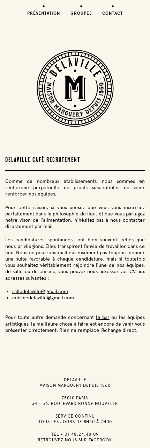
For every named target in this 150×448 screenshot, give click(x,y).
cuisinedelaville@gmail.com (43, 297)
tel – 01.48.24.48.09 (75, 434)
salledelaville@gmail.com (40, 291)
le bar (103, 317)
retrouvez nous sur (75, 440)
